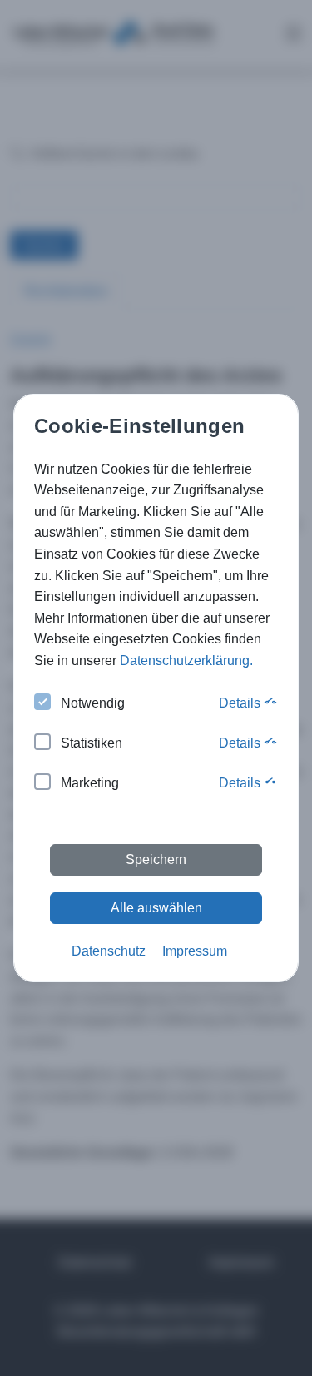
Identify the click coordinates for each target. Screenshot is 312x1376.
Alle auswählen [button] (156, 908)
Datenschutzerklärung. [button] (186, 660)
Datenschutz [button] (109, 951)
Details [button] (241, 703)
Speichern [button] (156, 859)
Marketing (90, 783)
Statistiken (91, 743)
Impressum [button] (194, 951)
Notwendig (93, 703)
